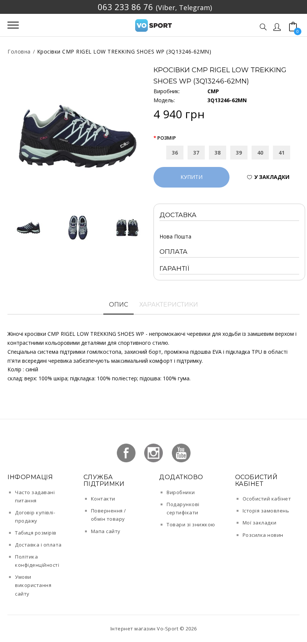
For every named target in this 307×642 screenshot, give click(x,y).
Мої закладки (260, 522)
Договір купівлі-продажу (35, 516)
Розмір (166, 137)
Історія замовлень (266, 510)
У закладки (271, 176)
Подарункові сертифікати (183, 508)
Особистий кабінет (267, 498)
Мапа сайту (106, 531)
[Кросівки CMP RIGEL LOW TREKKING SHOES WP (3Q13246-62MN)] (77, 136)
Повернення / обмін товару (108, 514)
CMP (213, 91)
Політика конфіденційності (37, 560)
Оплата (173, 251)
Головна (19, 51)
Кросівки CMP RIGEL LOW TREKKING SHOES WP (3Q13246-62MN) (124, 51)
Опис (118, 304)
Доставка (178, 215)
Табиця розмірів (36, 532)
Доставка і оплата (38, 544)
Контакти (103, 498)
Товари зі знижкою (191, 524)
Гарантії (174, 268)
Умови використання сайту (33, 585)
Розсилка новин (263, 535)
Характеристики (168, 304)
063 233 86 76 (125, 6)
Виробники (181, 492)
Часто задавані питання (35, 496)
